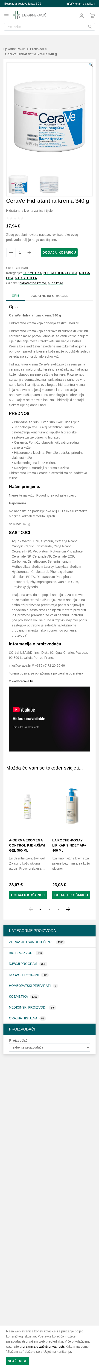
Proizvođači (18, 1040)
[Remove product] (29, 252)
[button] (91, 64)
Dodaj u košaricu (59, 252)
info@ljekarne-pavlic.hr (81, 3)
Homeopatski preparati (30, 986)
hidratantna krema (33, 283)
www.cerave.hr (22, 681)
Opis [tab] (15, 295)
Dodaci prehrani (24, 975)
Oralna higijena (23, 1018)
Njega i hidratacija (60, 273)
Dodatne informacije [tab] (49, 296)
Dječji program (23, 964)
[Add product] (10, 252)
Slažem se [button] (17, 1361)
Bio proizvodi (21, 953)
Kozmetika (19, 996)
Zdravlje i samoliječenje (32, 942)
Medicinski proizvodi (28, 1007)
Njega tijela (26, 278)
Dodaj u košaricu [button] (28, 895)
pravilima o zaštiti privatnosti (43, 1346)
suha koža (55, 283)
